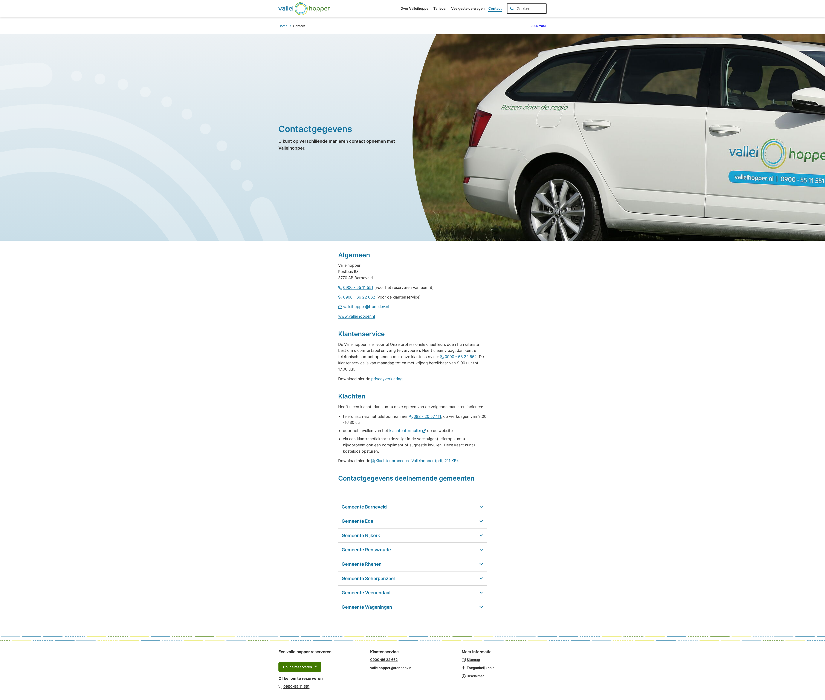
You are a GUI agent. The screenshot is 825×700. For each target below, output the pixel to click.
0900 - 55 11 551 (358, 287)
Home (282, 26)
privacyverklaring (387, 379)
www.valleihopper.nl (356, 316)
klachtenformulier (407, 430)
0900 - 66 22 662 (359, 297)
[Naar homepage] (304, 8)
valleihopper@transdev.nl (366, 306)
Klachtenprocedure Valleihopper (417, 460)
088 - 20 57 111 (427, 416)
